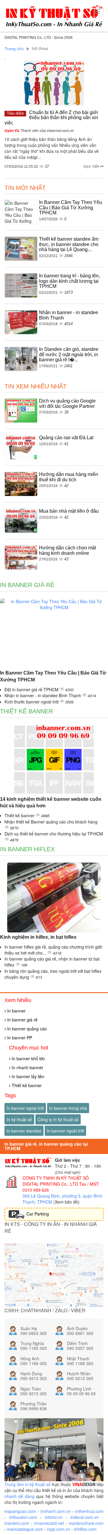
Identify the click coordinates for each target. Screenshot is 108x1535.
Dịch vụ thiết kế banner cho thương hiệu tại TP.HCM (53, 834)
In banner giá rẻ (27, 585)
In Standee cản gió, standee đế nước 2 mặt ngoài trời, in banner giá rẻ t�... (68, 354)
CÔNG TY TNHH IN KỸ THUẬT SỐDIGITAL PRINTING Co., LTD (55, 1181)
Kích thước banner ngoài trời (32, 702)
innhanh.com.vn (55, 1511)
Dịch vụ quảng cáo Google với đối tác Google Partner (67, 403)
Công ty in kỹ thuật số (58, 1119)
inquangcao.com (20, 1511)
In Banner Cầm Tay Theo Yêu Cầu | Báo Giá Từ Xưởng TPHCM (70, 207)
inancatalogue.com (25, 1529)
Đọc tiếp (92, 166)
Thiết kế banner (26, 711)
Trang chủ (14, 48)
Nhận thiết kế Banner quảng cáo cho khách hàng (51, 822)
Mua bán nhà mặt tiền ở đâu (69, 511)
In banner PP (19, 1038)
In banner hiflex (27, 849)
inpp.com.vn (58, 1529)
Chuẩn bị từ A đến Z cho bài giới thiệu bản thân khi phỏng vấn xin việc (51, 117)
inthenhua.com (89, 1511)
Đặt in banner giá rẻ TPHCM (32, 689)
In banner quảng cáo (26, 1029)
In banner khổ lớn (27, 1058)
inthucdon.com (23, 1517)
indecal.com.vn (84, 1517)
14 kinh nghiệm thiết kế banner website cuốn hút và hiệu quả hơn (50, 803)
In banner (16, 1011)
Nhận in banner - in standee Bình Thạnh (43, 695)
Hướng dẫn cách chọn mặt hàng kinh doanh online (67, 550)
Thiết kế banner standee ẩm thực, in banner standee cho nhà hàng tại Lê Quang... (68, 244)
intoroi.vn (53, 1517)
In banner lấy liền (27, 1076)
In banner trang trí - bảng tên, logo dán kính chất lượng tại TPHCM (69, 281)
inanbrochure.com (86, 1523)
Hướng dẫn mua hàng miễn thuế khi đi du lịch (68, 477)
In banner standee (24, 1131)
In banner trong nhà (68, 1108)
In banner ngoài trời (25, 1108)
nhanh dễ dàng (19, 1496)
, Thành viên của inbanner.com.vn (39, 130)
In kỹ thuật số (19, 1119)
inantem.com (16, 1523)
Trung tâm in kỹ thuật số (27, 1484)
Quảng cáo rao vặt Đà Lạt (66, 437)
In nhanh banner (26, 1067)
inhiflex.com (85, 1529)
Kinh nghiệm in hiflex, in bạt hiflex (38, 937)
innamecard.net (49, 1523)
